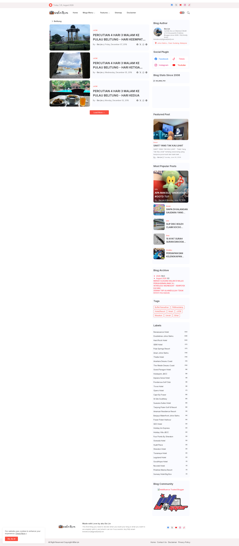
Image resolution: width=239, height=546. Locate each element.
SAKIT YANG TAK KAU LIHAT (168, 145)
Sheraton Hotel (170, 449)
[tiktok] (189, 4)
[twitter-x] (176, 4)
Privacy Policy (184, 542)
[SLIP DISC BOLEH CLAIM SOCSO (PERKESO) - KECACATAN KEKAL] (159, 224)
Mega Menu (88, 13)
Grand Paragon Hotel (170, 370)
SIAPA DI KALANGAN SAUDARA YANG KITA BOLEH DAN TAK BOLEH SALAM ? (177, 211)
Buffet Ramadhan (162, 307)
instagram (163, 65)
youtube (182, 65)
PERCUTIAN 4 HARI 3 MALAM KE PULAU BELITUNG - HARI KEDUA (116, 93)
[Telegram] (146, 44)
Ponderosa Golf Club (170, 382)
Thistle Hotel (170, 357)
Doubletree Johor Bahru (170, 336)
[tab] (75, 12)
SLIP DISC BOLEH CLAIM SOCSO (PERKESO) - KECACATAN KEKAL (176, 226)
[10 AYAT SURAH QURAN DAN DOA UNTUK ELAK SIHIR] (159, 239)
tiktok (182, 59)
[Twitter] (140, 44)
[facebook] (171, 4)
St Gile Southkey (170, 399)
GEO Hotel (170, 424)
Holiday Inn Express (170, 428)
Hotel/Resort (160, 311)
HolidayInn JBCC (170, 374)
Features (104, 13)
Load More (98, 112)
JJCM (178, 311)
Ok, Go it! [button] (11, 539)
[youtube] (180, 4)
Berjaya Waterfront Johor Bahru (170, 416)
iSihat (176, 315)
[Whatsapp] (143, 44)
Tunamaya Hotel (170, 453)
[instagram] (184, 4)
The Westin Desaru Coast (170, 365)
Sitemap (118, 13)
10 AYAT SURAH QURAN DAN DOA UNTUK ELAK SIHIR (175, 240)
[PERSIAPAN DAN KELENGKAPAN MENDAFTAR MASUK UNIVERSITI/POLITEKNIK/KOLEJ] (159, 253)
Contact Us (162, 542)
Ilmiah (171, 311)
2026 (158, 276)
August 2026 (161, 278)
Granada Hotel (170, 441)
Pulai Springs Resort (170, 349)
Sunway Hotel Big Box (170, 474)
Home (75, 13)
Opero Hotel (170, 390)
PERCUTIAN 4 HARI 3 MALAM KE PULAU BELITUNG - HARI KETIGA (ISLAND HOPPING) (116, 65)
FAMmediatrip (177, 307)
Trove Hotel (170, 386)
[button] (182, 12)
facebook (163, 59)
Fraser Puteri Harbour (170, 420)
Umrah (168, 315)
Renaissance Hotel (170, 332)
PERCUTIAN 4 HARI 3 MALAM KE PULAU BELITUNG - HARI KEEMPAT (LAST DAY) (118, 37)
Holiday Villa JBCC (170, 432)
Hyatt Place (170, 445)
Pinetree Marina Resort (170, 470)
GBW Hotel (170, 345)
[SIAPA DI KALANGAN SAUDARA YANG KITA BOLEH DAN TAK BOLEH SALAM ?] (159, 209)
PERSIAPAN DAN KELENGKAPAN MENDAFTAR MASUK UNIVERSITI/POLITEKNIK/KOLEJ (177, 255)
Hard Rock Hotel (170, 340)
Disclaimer (131, 13)
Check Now (20, 533)
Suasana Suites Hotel (170, 403)
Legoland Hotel (170, 457)
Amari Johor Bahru (170, 353)
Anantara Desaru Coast (170, 361)
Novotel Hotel (170, 466)
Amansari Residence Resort (170, 411)
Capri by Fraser (170, 395)
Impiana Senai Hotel (170, 378)
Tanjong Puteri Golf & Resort (170, 407)
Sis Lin (167, 29)
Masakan (158, 315)
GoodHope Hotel (170, 461)
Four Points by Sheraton (170, 436)
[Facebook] (137, 44)
